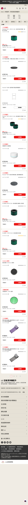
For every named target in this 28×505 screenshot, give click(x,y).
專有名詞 (3, 426)
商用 (25, 5)
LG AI (2, 419)
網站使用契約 (12, 449)
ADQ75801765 (5, 235)
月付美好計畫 (5, 415)
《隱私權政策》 (20, 447)
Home (2, 11)
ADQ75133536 (5, 322)
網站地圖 (3, 447)
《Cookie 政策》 (4, 449)
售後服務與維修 (5, 423)
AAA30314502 (5, 148)
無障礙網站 (18, 449)
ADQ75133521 (5, 351)
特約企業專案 (5, 434)
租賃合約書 (16, 451)
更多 (24, 388)
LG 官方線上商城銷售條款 (7, 451)
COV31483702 (5, 61)
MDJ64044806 (5, 294)
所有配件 (7, 11)
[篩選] (2, 21)
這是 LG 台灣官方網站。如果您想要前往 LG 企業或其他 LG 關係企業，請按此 (13, 457)
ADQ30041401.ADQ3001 (7, 118)
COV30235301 (5, 265)
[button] (17, 8)
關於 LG (3, 430)
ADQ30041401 (5, 31)
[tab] (8, 16)
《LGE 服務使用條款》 (11, 447)
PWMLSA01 (4, 90)
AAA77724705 (5, 177)
